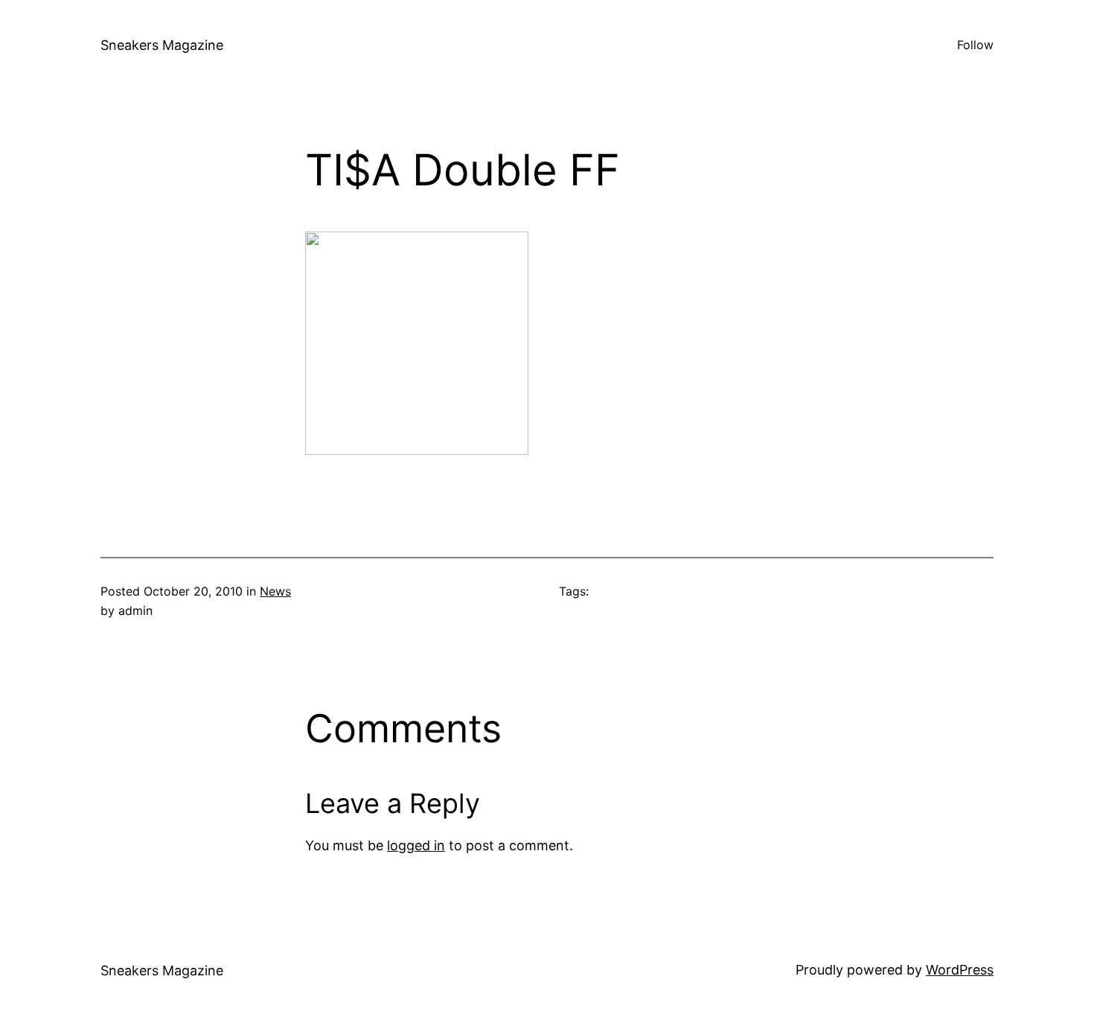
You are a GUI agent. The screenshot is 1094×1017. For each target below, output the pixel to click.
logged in (416, 845)
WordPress (960, 970)
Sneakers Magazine (161, 45)
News (275, 591)
